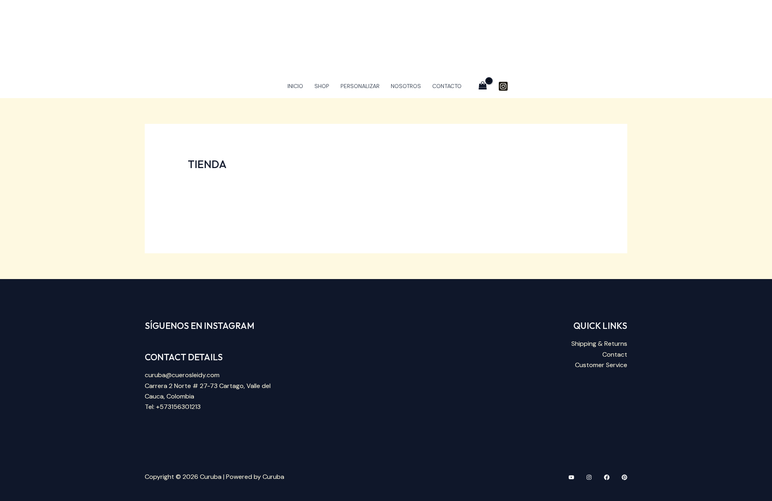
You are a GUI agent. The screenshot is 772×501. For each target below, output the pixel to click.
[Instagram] (503, 86)
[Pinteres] (624, 477)
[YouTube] (571, 477)
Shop (321, 86)
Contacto (447, 86)
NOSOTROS (406, 86)
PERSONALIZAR (360, 86)
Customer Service (601, 365)
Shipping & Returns (599, 343)
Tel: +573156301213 (173, 406)
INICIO (295, 86)
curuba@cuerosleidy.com (182, 375)
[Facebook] (607, 477)
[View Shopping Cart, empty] (483, 85)
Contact (614, 354)
